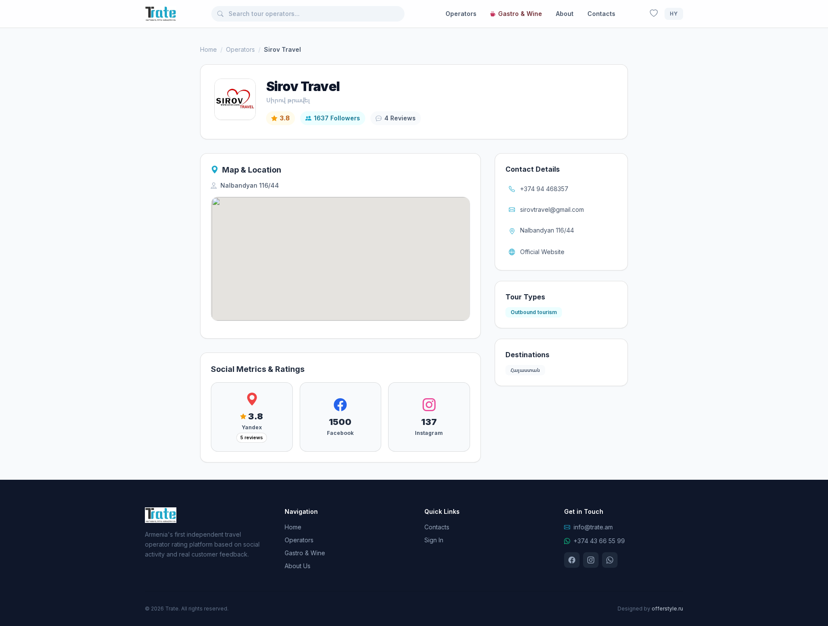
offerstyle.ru (667, 608)
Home (208, 49)
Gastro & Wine (520, 13)
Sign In (433, 540)
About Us (297, 565)
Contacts (601, 13)
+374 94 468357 (544, 188)
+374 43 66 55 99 (599, 540)
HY (674, 13)
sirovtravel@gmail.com (552, 209)
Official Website (542, 251)
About (565, 13)
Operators (461, 13)
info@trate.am (593, 527)
